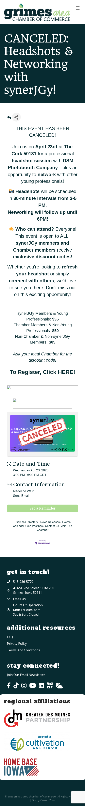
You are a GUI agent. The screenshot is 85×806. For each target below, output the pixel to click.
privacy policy (17, 643)
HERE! (66, 372)
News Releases (50, 521)
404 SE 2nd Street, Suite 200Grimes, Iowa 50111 (33, 590)
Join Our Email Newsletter (26, 675)
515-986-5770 (23, 581)
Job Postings (35, 525)
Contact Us (52, 525)
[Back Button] (9, 118)
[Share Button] (16, 117)
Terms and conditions (23, 650)
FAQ (10, 637)
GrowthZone (48, 800)
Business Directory (26, 521)
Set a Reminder (42, 508)
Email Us (19, 599)
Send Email (21, 495)
